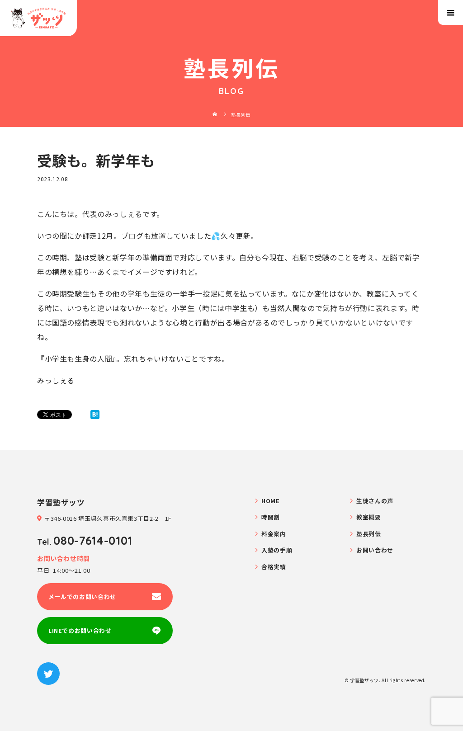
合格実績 (273, 566)
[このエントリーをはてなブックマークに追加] (94, 414)
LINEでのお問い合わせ (80, 630)
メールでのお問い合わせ (82, 596)
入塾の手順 (276, 550)
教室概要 (368, 517)
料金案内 (273, 533)
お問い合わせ (374, 550)
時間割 (270, 517)
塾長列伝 (368, 533)
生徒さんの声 (374, 500)
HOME (270, 500)
